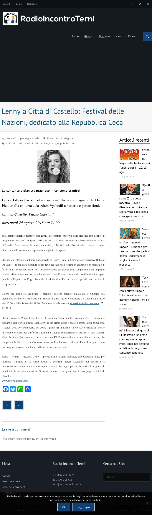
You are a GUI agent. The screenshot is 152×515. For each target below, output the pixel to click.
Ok (63, 507)
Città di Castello (14, 143)
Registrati (32, 4)
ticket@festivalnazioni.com (84, 303)
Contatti (7, 4)
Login (19, 4)
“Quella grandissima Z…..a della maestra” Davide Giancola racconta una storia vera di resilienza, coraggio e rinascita (134, 200)
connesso (21, 438)
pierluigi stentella (29, 138)
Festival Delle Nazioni (36, 143)
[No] (147, 503)
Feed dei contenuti (13, 481)
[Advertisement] (76, 74)
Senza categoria (64, 138)
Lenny (52, 143)
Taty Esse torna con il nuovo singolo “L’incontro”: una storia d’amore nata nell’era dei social (134, 291)
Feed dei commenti (13, 487)
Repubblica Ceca (66, 143)
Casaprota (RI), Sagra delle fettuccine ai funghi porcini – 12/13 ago (134, 161)
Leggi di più (83, 507)
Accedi (6, 475)
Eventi (50, 138)
